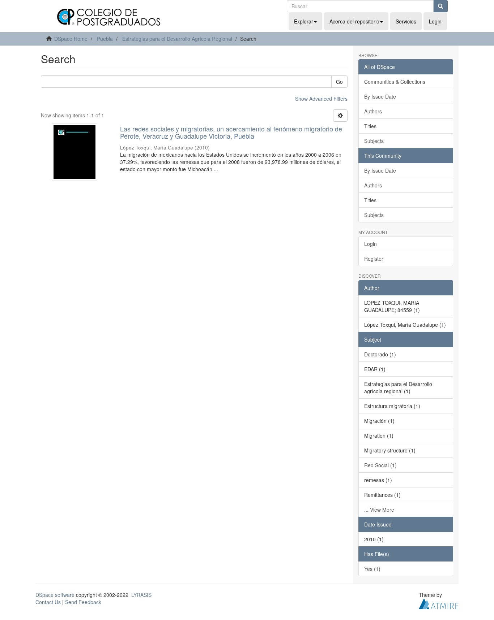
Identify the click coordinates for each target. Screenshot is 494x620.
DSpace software (54, 594)
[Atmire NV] (439, 602)
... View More (379, 509)
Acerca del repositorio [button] (354, 21)
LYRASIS (141, 594)
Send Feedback (83, 602)
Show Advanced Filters (321, 98)
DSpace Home (71, 38)
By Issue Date (380, 96)
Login (370, 243)
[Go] (440, 6)
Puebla (105, 38)
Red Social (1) (380, 465)
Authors (373, 111)
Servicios (406, 21)
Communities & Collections (394, 81)
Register (373, 258)
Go (339, 81)
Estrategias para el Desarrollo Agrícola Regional (177, 38)
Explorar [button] (303, 21)
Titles (370, 126)
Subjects (374, 140)
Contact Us (48, 602)
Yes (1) (372, 568)
